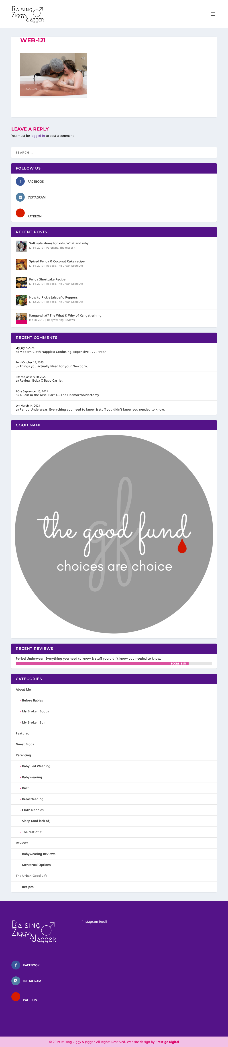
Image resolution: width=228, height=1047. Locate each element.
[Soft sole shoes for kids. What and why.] (21, 246)
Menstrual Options (36, 865)
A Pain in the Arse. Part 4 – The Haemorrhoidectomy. (60, 395)
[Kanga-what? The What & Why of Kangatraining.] (21, 318)
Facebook (36, 181)
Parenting (52, 247)
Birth (26, 788)
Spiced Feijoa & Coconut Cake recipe (57, 261)
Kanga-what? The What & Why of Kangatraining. (65, 315)
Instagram (37, 197)
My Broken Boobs (35, 711)
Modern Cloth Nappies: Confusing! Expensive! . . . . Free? (63, 352)
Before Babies (32, 700)
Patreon (35, 216)
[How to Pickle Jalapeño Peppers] (21, 300)
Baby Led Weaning (36, 766)
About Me (23, 689)
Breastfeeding (32, 799)
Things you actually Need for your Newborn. (54, 366)
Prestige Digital (167, 1042)
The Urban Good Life (70, 266)
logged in (38, 135)
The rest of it (67, 247)
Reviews (70, 320)
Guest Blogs (25, 744)
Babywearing (55, 320)
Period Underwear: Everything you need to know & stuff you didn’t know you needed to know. (92, 409)
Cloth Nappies (33, 810)
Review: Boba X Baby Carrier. (41, 380)
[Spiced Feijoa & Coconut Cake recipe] (21, 264)
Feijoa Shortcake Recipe (47, 279)
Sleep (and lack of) (36, 821)
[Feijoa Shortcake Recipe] (21, 282)
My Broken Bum (34, 722)
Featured (23, 733)
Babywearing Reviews (38, 854)
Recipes (51, 266)
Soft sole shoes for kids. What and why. (59, 243)
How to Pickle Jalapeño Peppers (53, 297)
